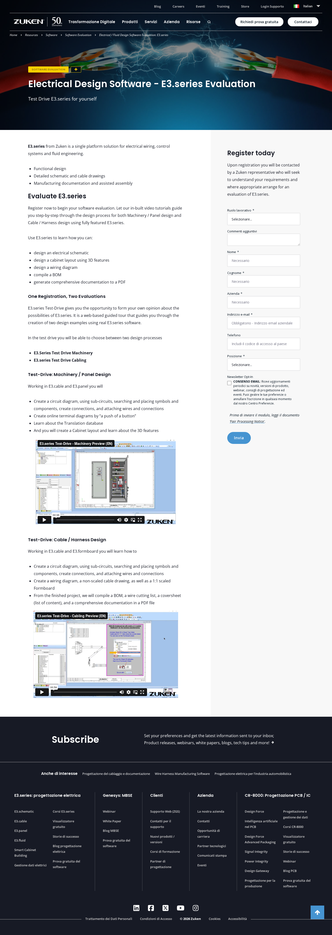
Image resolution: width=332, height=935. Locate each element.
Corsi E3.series (63, 811)
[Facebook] (151, 908)
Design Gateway (257, 871)
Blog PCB (290, 871)
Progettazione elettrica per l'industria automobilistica (253, 773)
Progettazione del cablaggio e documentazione (116, 773)
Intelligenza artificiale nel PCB (261, 824)
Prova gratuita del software (66, 864)
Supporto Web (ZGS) (165, 811)
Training (223, 6)
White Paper (112, 821)
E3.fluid (20, 840)
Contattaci (303, 21)
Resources (31, 35)
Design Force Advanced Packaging (260, 839)
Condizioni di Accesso (156, 919)
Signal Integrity (256, 851)
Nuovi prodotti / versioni (162, 839)
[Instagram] (195, 908)
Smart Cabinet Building (25, 853)
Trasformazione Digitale (91, 21)
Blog (157, 6)
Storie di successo (66, 836)
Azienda (172, 21)
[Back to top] (317, 912)
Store (245, 6)
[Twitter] (165, 908)
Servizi (151, 21)
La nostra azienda (210, 811)
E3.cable (20, 821)
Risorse (193, 21)
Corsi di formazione (165, 851)
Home (13, 35)
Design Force (254, 811)
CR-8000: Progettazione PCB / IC (278, 795)
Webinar (109, 811)
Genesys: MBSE (117, 795)
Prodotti (130, 21)
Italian (308, 6)
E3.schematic (24, 811)
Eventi (200, 6)
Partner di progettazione (160, 864)
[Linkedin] (136, 908)
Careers (178, 6)
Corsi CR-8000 (293, 827)
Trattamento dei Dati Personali (108, 919)
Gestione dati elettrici (30, 865)
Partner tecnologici (211, 846)
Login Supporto (272, 6)
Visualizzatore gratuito (63, 824)
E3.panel (20, 830)
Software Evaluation (78, 35)
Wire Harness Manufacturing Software (182, 773)
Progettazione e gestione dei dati (295, 814)
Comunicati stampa (212, 855)
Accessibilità (237, 919)
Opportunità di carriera (208, 833)
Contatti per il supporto (160, 824)
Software (51, 35)
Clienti (156, 795)
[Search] (209, 22)
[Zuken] (39, 22)
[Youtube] (180, 908)
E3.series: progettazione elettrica (47, 795)
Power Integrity (256, 861)
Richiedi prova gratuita (259, 21)
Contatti (203, 821)
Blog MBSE (111, 830)
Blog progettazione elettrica (67, 849)
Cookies (214, 919)
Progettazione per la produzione (260, 883)
